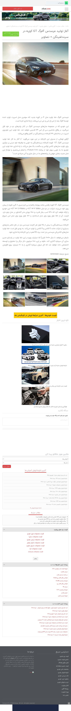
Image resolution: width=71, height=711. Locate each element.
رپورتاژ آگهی (65, 689)
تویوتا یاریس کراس (62, 596)
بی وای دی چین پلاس (62, 575)
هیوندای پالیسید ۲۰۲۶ (62, 590)
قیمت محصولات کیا (36, 548)
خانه (67, 26)
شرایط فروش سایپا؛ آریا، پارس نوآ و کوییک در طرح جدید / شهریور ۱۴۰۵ (47, 365)
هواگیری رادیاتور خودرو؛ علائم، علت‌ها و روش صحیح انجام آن (50, 406)
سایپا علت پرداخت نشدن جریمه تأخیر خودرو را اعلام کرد (54, 626)
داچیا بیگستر (64, 593)
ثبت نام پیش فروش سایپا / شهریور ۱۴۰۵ (57, 475)
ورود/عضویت (65, 692)
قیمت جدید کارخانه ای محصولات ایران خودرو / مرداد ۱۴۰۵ (53, 623)
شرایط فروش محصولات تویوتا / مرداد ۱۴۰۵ (57, 485)
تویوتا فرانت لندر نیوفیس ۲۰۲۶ (59, 569)
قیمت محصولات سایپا (35, 536)
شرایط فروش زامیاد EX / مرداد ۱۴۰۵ (58, 478)
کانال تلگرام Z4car (64, 663)
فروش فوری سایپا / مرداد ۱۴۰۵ (60, 611)
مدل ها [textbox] (66, 463)
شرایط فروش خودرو (63, 672)
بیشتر (35, 558)
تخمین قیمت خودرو (63, 659)
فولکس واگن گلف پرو (62, 584)
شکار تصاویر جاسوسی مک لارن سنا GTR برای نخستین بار (52, 519)
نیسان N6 (65, 587)
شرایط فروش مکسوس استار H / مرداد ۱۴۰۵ (56, 504)
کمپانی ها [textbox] (65, 459)
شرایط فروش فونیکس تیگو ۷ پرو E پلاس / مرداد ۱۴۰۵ (54, 482)
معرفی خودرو (43, 26)
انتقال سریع (7, 466)
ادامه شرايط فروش (36, 508)
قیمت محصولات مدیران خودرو (35, 545)
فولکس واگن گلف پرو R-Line (60, 578)
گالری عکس (52, 26)
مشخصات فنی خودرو (63, 669)
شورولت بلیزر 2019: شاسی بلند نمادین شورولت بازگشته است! (51, 517)
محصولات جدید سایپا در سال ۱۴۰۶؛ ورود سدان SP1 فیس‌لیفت (52, 632)
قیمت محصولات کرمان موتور (35, 542)
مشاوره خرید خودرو (63, 679)
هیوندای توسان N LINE (61, 581)
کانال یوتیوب (65, 685)
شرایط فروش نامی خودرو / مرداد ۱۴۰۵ (58, 495)
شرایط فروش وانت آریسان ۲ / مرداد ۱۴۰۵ (57, 635)
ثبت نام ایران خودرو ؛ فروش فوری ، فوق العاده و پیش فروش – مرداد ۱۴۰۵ (49, 608)
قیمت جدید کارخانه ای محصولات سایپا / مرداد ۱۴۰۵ (55, 617)
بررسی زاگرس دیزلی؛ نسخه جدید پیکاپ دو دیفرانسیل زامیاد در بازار (50, 523)
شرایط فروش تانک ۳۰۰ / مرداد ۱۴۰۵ (58, 491)
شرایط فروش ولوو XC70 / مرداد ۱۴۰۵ (58, 488)
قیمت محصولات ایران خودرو (35, 533)
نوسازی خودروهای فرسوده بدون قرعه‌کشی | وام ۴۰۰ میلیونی (52, 620)
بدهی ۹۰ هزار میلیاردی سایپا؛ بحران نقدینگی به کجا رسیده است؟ (49, 345)
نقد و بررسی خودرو (63, 676)
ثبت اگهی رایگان (18, 9)
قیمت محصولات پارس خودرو (35, 539)
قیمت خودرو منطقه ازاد (62, 666)
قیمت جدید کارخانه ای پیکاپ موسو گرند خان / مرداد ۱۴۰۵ (51, 386)
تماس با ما (66, 695)
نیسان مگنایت (64, 572)
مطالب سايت (60, 26)
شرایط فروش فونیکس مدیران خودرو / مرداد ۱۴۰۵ (55, 629)
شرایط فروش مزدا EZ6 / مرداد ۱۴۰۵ (58, 501)
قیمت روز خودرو (64, 656)
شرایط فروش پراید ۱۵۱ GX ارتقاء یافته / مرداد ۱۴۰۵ (55, 498)
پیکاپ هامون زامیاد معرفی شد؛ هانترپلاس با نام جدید (53, 521)
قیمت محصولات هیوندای (35, 551)
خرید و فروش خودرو (63, 682)
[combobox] (35, 459)
